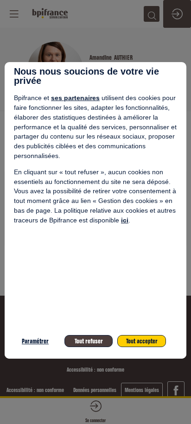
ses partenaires (75, 97)
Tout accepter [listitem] (142, 341)
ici (124, 220)
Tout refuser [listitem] (89, 341)
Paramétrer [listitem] (35, 341)
